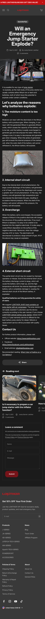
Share (24, 362)
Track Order (29, 534)
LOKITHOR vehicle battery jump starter (17, 315)
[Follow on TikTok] (21, 601)
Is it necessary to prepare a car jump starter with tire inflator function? (17, 407)
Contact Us (29, 573)
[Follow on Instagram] (9, 601)
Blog (26, 530)
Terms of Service (23, 437)
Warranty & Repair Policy (9, 580)
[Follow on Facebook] (3, 601)
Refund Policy (7, 586)
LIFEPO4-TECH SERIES (11, 541)
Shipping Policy (8, 569)
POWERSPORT (8, 553)
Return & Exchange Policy (9, 574)
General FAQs (30, 577)
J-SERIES (5, 530)
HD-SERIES (6, 538)
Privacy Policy (10, 437)
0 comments (24, 53)
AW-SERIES (6, 545)
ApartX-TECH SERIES (10, 549)
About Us (28, 569)
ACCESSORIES (8, 557)
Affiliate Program (31, 538)
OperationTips (22, 22)
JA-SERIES (6, 534)
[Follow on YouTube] (15, 601)
